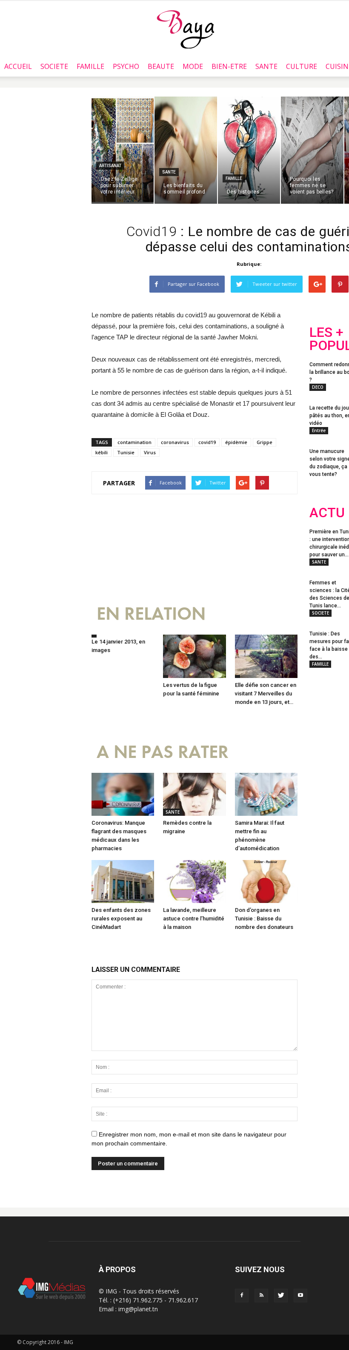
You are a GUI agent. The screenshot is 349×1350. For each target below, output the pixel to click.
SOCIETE (54, 66)
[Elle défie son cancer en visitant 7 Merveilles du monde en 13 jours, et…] (266, 656)
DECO (317, 387)
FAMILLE (90, 66)
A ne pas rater (163, 752)
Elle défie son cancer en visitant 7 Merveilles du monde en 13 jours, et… (265, 693)
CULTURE (301, 66)
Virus (150, 452)
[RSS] (261, 1295)
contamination (134, 442)
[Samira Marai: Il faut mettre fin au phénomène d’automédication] (266, 794)
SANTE (266, 66)
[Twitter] (281, 1295)
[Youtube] (300, 1295)
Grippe (264, 442)
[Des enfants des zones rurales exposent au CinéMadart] (123, 881)
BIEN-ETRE (229, 66)
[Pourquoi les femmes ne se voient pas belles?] (312, 150)
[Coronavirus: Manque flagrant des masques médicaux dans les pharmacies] (123, 794)
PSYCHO (126, 66)
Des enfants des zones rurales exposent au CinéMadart (121, 918)
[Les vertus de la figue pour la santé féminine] (194, 656)
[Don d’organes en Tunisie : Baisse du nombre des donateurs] (266, 881)
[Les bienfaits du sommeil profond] (185, 150)
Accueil (18, 66)
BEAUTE (161, 66)
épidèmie (236, 442)
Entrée (319, 430)
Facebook (325, 732)
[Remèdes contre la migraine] (194, 794)
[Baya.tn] (185, 28)
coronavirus (175, 442)
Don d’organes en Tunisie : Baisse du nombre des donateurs (264, 918)
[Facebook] (242, 1295)
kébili (101, 452)
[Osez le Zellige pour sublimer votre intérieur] (123, 150)
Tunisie (125, 452)
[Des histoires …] (249, 150)
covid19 (207, 442)
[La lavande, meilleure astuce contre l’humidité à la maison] (194, 881)
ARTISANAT (110, 165)
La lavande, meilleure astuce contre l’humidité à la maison (193, 918)
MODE (193, 66)
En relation (151, 614)
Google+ (326, 766)
